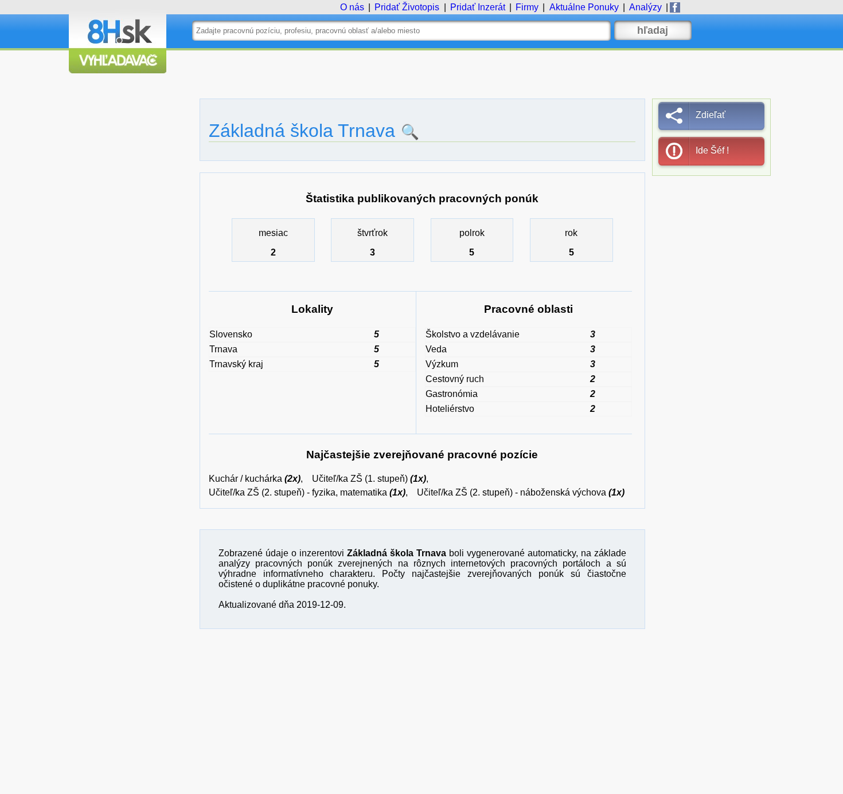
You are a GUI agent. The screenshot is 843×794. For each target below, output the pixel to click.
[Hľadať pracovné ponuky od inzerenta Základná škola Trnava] (407, 131)
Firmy (527, 7)
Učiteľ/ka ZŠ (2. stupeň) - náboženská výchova (511, 492)
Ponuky (584, 7)
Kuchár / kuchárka (245, 479)
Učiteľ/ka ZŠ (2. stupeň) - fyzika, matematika (298, 492)
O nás (352, 7)
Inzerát (477, 7)
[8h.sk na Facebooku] (675, 7)
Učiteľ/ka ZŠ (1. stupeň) (360, 479)
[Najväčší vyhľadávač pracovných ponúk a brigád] (117, 70)
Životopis (406, 7)
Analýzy (645, 7)
